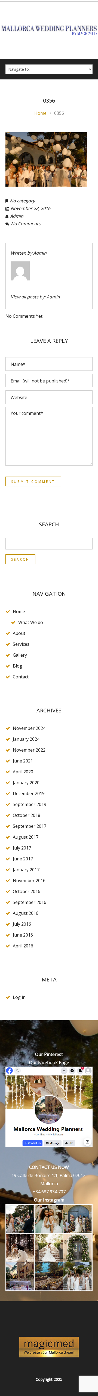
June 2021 (23, 761)
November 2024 (29, 728)
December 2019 (29, 793)
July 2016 (22, 924)
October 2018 (26, 815)
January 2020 (26, 783)
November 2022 (29, 750)
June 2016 (23, 935)
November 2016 (29, 881)
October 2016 (26, 891)
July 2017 (22, 848)
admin (16, 216)
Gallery (20, 655)
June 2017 (23, 859)
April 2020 (23, 772)
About (19, 633)
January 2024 (26, 739)
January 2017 (26, 870)
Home (40, 113)
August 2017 (25, 837)
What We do (30, 622)
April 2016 (23, 946)
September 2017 (29, 826)
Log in (19, 997)
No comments (26, 224)
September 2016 (29, 902)
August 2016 (25, 913)
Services (21, 644)
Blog (17, 666)
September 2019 (29, 804)
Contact (21, 677)
